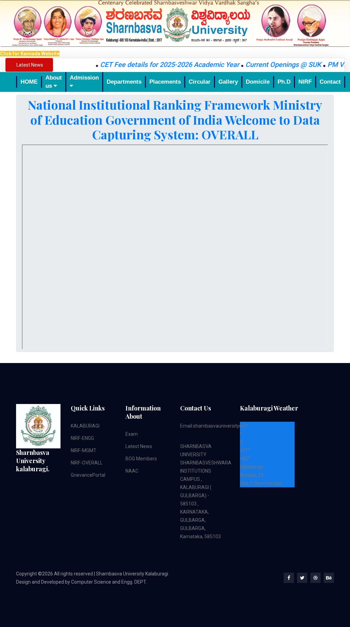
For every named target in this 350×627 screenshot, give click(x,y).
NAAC (131, 471)
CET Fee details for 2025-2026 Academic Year (161, 64)
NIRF (305, 82)
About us (53, 81)
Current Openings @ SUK (275, 64)
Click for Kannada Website (29, 53)
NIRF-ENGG (82, 438)
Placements (165, 82)
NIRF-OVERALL (87, 462)
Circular (200, 82)
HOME (29, 82)
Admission (84, 77)
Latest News (138, 446)
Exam (131, 434)
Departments (124, 82)
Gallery (228, 82)
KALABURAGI (85, 426)
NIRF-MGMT (83, 450)
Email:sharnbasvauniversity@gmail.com (223, 426)
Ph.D (284, 82)
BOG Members (141, 458)
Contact (330, 82)
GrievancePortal (88, 475)
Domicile (258, 82)
